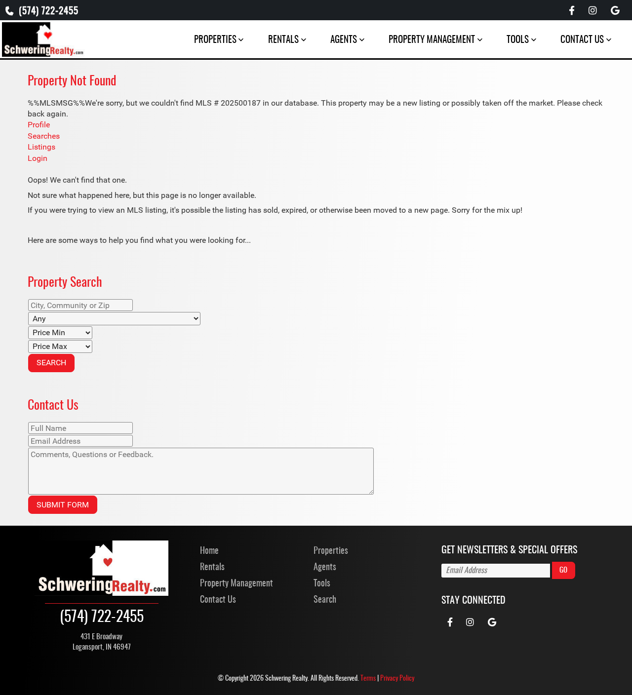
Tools (518, 40)
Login (37, 158)
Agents (343, 40)
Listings (41, 147)
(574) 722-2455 (47, 11)
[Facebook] (572, 11)
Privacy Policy (397, 678)
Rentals (283, 40)
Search (325, 600)
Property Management (432, 40)
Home (209, 551)
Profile (39, 124)
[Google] (615, 11)
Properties (215, 40)
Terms (368, 678)
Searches (44, 136)
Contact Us (582, 40)
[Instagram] (592, 11)
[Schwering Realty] (43, 38)
